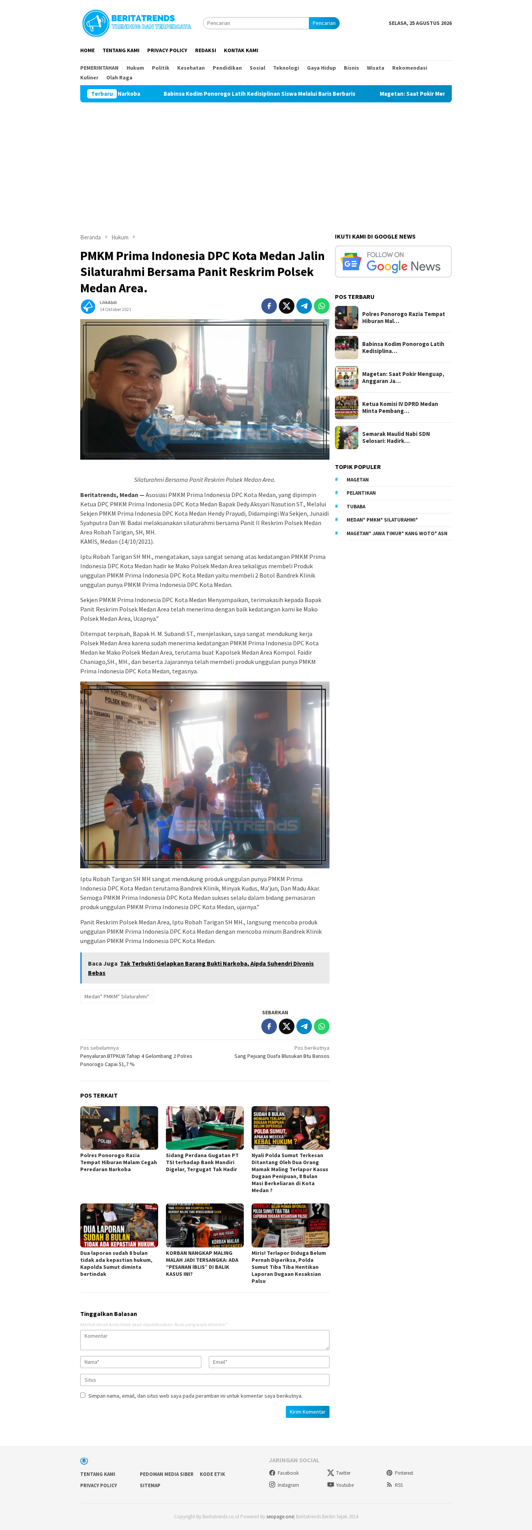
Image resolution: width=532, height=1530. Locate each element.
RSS (399, 1485)
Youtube (345, 1485)
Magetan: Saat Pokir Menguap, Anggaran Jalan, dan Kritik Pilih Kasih (411, 93)
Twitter (343, 1473)
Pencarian (324, 22)
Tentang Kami (97, 1474)
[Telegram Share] (304, 306)
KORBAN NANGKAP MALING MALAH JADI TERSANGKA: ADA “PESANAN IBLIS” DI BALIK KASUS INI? (202, 1263)
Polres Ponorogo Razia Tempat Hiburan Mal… (403, 318)
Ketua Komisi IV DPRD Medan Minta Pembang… (400, 408)
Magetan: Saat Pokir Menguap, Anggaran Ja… (403, 378)
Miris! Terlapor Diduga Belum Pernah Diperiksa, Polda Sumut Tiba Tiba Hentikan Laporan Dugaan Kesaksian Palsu (289, 1266)
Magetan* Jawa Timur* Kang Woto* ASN (397, 533)
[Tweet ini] (286, 306)
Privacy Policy (98, 1485)
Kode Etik (212, 1474)
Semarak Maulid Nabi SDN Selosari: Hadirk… (396, 437)
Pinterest (404, 1473)
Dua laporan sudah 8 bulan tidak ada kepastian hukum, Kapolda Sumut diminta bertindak (116, 1263)
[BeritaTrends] (136, 22)
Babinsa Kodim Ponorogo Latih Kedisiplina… (403, 348)
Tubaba (356, 506)
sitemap (150, 1485)
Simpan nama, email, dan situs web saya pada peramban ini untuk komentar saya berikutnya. (195, 1395)
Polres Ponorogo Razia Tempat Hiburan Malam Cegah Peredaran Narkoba (118, 1162)
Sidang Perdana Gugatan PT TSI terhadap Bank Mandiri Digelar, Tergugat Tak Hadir (202, 1162)
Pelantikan (361, 493)
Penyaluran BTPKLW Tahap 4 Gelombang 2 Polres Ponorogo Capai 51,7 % (136, 1056)
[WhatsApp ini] (321, 306)
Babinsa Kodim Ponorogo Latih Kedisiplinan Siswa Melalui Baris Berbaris (200, 93)
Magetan (358, 479)
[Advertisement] (266, 160)
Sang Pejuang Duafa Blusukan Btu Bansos (281, 1051)
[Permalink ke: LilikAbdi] (88, 305)
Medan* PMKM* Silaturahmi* (117, 996)
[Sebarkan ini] (269, 306)
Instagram (288, 1485)
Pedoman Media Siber (167, 1474)
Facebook (288, 1473)
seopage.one (280, 1516)
